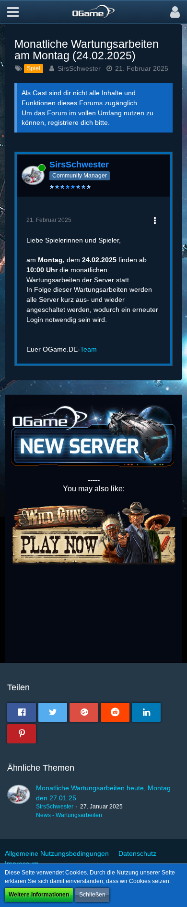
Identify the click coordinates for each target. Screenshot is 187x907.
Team (88, 349)
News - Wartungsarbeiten (69, 815)
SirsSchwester (79, 68)
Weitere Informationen (39, 894)
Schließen (92, 894)
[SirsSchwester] (18, 801)
